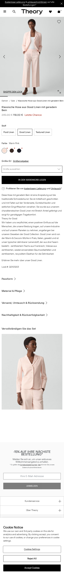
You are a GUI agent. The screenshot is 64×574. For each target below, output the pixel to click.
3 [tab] (22, 96)
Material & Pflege (12, 290)
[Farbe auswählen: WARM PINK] (4, 150)
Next (59, 56)
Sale (13, 101)
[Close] (62, 4)
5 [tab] (41, 96)
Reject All (31, 558)
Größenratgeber (21, 161)
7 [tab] (60, 96)
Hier (39, 465)
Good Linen (25, 132)
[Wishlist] (50, 11)
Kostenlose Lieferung (15, 2)
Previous (5, 56)
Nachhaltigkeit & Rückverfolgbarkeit (23, 314)
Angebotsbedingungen (28, 465)
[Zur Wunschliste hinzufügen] (58, 23)
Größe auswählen (11, 169)
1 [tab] (4, 96)
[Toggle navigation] (4, 11)
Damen (5, 101)
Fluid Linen (8, 132)
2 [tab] (13, 96)
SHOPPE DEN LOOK (12, 92)
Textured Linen (43, 132)
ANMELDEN (32, 486)
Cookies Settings (32, 549)
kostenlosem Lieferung (35, 188)
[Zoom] (58, 91)
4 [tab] (32, 96)
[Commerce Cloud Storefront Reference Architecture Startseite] (32, 11)
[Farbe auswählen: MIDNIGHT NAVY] (19, 150)
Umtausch (56, 188)
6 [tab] (51, 96)
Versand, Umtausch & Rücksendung (23, 302)
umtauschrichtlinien (37, 2)
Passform (7, 278)
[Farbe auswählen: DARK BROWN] (11, 150)
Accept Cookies (32, 568)
